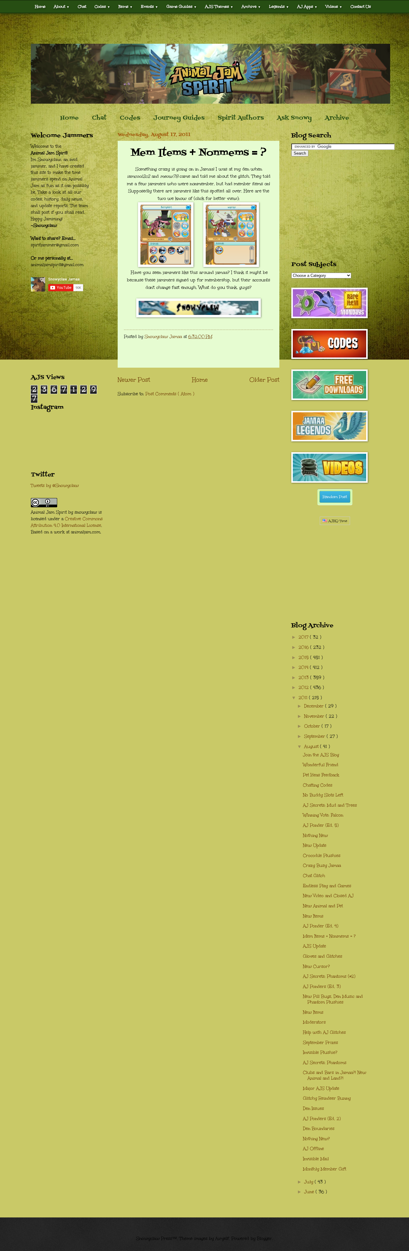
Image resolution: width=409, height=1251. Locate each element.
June (310, 1192)
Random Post (335, 497)
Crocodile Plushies (321, 855)
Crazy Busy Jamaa (322, 865)
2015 (304, 657)
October (313, 726)
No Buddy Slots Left (323, 795)
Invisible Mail (316, 1159)
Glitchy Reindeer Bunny (327, 1098)
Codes (102, 6)
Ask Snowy (294, 118)
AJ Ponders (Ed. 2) (322, 1119)
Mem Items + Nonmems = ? (329, 936)
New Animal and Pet (323, 906)
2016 (304, 647)
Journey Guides (179, 118)
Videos (334, 6)
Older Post (264, 380)
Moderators (314, 1022)
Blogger (264, 1238)
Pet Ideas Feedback (321, 775)
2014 (304, 667)
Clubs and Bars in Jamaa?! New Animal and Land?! (334, 1075)
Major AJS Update (321, 1088)
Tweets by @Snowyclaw (55, 485)
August (312, 746)
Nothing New (315, 835)
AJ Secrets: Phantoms (324, 1063)
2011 (304, 698)
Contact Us (361, 6)
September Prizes (320, 1042)
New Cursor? (316, 966)
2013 (304, 677)
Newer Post (134, 380)
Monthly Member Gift (324, 1169)
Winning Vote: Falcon (323, 815)
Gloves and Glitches (322, 956)
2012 (304, 687)
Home (40, 6)
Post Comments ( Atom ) (170, 394)
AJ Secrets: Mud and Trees (330, 805)
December (314, 706)
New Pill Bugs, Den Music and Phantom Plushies (333, 999)
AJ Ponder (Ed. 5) (321, 825)
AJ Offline (313, 1149)
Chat (82, 6)
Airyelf (222, 1238)
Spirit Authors (241, 118)
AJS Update (314, 946)
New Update (314, 845)
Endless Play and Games (327, 886)
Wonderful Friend (320, 765)
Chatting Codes (317, 785)
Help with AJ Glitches (324, 1032)
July (309, 1182)
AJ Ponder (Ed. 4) (320, 926)
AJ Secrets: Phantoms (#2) (329, 976)
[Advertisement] (204, 28)
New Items (313, 916)
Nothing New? (316, 1139)
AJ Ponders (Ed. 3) (322, 986)
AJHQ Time (337, 521)
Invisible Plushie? (320, 1052)
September (315, 736)
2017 (304, 637)
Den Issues (313, 1108)
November (315, 716)
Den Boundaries (318, 1128)
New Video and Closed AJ (328, 896)
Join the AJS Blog (321, 755)
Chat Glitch (314, 876)
